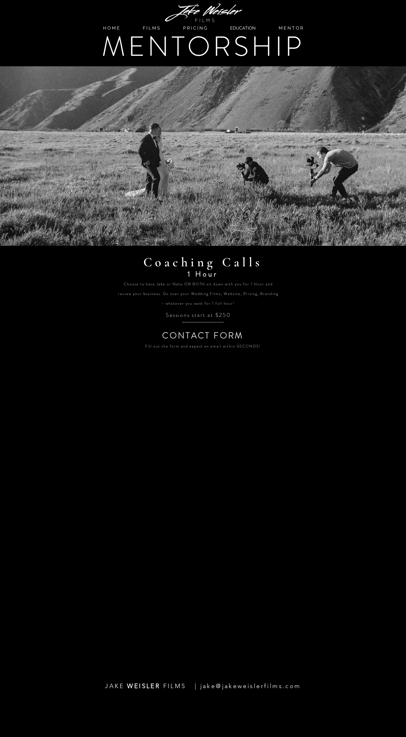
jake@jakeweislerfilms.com (250, 686)
